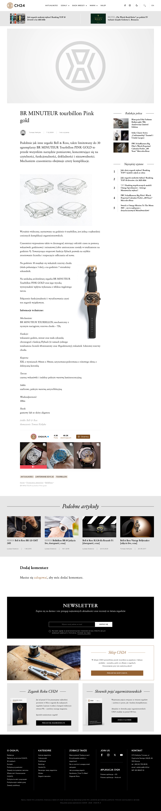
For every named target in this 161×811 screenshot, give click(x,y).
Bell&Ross (49, 482)
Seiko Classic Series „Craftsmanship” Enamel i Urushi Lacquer (142, 135)
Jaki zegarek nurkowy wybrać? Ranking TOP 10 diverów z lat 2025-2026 (137, 179)
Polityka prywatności (14, 767)
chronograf (58, 243)
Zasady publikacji (13, 785)
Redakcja (10, 755)
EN (153, 5)
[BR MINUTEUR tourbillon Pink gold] (80, 66)
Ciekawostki (42, 758)
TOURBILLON (45, 322)
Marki (92, 5)
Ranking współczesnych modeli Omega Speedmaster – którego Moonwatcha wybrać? (136, 188)
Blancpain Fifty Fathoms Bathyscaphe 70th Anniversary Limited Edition (142, 123)
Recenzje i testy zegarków (47, 770)
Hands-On (42, 767)
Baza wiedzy (78, 5)
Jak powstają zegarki (77, 770)
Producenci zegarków (34, 482)
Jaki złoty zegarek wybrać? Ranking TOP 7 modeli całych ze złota (135, 171)
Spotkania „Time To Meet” (78, 773)
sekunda (59, 338)
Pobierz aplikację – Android (110, 777)
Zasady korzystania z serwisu (17, 770)
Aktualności (51, 5)
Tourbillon (66, 147)
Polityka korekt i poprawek (17, 779)
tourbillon (72, 231)
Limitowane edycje (45, 477)
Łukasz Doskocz (12, 549)
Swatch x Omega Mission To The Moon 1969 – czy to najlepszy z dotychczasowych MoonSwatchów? (137, 208)
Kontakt (10, 764)
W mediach (11, 761)
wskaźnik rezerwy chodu (60, 263)
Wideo (40, 773)
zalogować (40, 577)
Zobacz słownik (124, 720)
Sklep (103, 5)
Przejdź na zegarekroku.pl (53, 723)
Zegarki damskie (44, 776)
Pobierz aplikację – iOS (108, 774)
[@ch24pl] (33, 436)
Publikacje (42, 761)
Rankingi (41, 764)
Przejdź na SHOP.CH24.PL (117, 673)
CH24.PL (16, 6)
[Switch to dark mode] (137, 5)
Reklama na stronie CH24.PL (17, 758)
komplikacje (81, 161)
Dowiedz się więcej (84, 633)
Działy (64, 5)
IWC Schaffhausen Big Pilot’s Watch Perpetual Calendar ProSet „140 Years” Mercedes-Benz (141, 147)
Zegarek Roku (74, 776)
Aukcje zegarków (44, 755)
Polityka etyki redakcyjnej (16, 782)
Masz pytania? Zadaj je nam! (79, 755)
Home (22, 482)
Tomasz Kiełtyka (35, 132)
